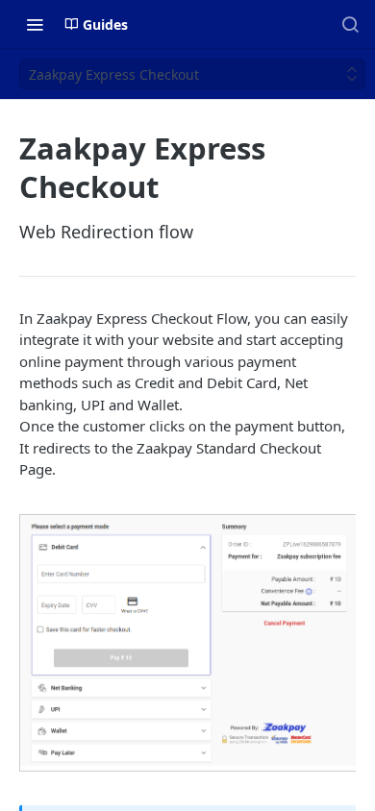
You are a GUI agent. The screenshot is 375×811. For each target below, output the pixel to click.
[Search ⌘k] (350, 24)
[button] (188, 641)
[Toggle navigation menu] (34, 24)
